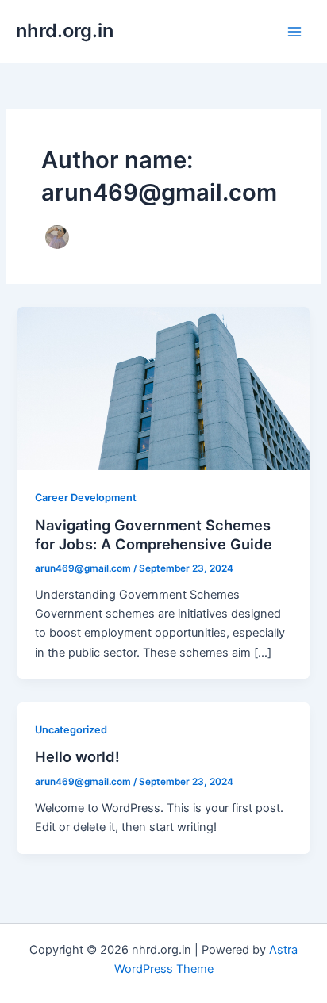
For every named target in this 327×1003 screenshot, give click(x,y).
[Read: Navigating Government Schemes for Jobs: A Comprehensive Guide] (163, 388)
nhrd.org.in (64, 30)
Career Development (86, 497)
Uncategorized (71, 730)
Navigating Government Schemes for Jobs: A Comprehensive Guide (153, 534)
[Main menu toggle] (294, 31)
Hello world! (77, 756)
